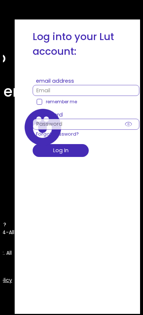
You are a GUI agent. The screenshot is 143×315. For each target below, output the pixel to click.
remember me (61, 102)
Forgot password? (57, 134)
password (49, 114)
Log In (61, 150)
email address (55, 81)
